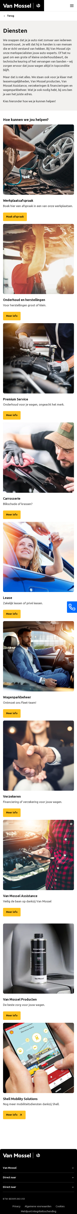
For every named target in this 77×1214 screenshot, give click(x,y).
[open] (72, 6)
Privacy (16, 1206)
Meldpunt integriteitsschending (38, 1211)
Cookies (60, 1206)
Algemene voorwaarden (38, 1206)
